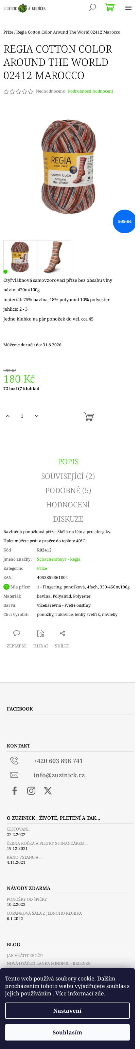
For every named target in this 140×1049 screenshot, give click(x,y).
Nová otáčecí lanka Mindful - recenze (48, 963)
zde (99, 993)
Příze (42, 568)
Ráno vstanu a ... (24, 857)
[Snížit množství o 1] (36, 416)
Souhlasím (67, 1032)
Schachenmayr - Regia (59, 559)
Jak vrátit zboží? (25, 955)
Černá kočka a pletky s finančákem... (47, 843)
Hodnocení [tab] (68, 504)
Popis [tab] (68, 461)
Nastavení (67, 1010)
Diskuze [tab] (68, 518)
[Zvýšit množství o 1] (7, 416)
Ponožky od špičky (27, 899)
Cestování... (19, 829)
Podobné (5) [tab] (68, 490)
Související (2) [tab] (68, 476)
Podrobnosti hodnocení (90, 91)
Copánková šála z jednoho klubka (44, 913)
